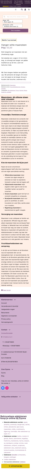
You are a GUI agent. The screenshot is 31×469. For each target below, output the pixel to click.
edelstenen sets (9, 448)
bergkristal (20, 424)
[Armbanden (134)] (12, 25)
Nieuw (25, 90)
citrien (6, 427)
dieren (11, 438)
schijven (14, 445)
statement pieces (20, 448)
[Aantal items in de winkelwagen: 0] (29, 9)
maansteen (7, 429)
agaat (25, 422)
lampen (26, 441)
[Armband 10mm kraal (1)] (12, 26)
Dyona (17, 90)
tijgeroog (7, 431)
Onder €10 (3, 92)
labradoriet (12, 427)
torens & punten (9, 450)
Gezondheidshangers (15, 87)
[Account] (25, 9)
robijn (13, 429)
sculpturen (21, 445)
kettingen (13, 457)
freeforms (7, 441)
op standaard (8, 443)
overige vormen (18, 443)
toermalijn (14, 431)
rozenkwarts (20, 429)
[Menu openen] (16, 9)
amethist (6, 424)
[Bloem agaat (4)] (12, 22)
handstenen (15, 441)
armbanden (21, 455)
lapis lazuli (20, 427)
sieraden (14, 455)
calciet (27, 424)
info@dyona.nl (7, 337)
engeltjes (25, 438)
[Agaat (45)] (12, 20)
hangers (6, 457)
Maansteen (13, 85)
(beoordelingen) (24, 6)
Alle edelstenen (11, 90)
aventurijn (13, 424)
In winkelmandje (15, 466)
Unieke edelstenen (10, 459)
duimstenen (17, 438)
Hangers (23, 87)
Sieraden (3, 88)
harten (21, 441)
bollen (19, 436)
